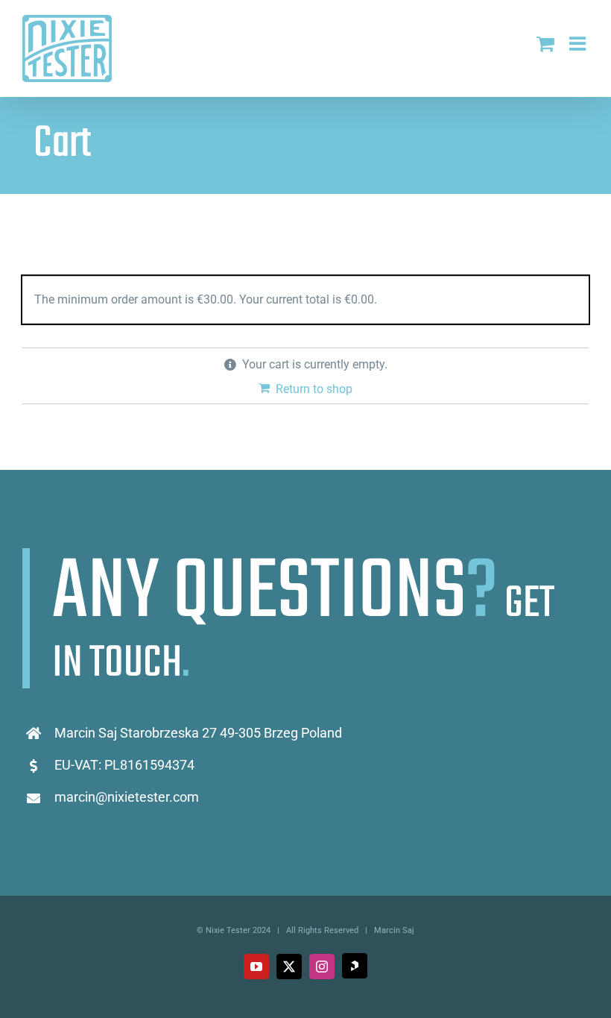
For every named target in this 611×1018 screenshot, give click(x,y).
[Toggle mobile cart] (545, 43)
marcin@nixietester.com (126, 797)
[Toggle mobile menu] (579, 43)
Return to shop (314, 389)
